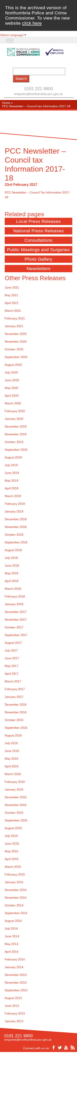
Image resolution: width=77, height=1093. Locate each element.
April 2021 (11, 303)
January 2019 (14, 511)
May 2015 (11, 851)
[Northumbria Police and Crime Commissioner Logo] (35, 52)
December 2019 (16, 426)
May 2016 (11, 758)
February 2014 (15, 959)
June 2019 (12, 473)
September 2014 (16, 913)
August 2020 (13, 364)
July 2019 (11, 465)
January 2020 (14, 418)
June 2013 (12, 1005)
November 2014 (16, 897)
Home (6, 102)
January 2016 (14, 789)
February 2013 (15, 1013)
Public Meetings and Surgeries (38, 249)
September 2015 (16, 820)
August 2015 (13, 828)
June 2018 (12, 565)
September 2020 (16, 357)
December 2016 (16, 704)
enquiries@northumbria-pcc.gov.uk (38, 94)
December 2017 (16, 612)
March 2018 (13, 588)
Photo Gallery (38, 259)
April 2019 (11, 488)
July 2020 (11, 372)
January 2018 (14, 604)
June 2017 (12, 658)
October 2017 (14, 627)
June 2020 (12, 380)
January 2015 (14, 882)
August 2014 (13, 920)
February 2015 (15, 874)
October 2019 (14, 442)
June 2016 (12, 751)
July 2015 (11, 836)
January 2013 (14, 1021)
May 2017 (11, 666)
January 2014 (14, 967)
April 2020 (11, 395)
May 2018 (11, 573)
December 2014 (16, 890)
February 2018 (15, 596)
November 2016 (16, 712)
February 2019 (15, 503)
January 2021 (14, 326)
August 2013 (13, 998)
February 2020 (15, 411)
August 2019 (13, 457)
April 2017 (11, 673)
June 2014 (12, 936)
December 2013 (16, 975)
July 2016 (11, 743)
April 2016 (11, 766)
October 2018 (14, 534)
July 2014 (11, 928)
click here (32, 23)
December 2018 (16, 519)
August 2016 (13, 735)
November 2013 (16, 982)
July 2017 (11, 650)
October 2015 (14, 812)
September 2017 (16, 635)
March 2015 (13, 866)
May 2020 (11, 388)
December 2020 (16, 334)
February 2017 (15, 689)
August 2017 (13, 642)
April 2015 (11, 859)
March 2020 (13, 403)
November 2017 (16, 619)
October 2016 (14, 720)
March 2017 (13, 681)
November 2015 (16, 805)
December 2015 (16, 797)
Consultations (38, 240)
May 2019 (11, 480)
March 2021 (13, 310)
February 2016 (15, 781)
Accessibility (24, 1070)
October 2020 (14, 349)
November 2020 (16, 341)
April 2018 (11, 581)
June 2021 (12, 287)
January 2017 (14, 696)
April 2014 (11, 951)
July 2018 (11, 557)
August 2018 (13, 550)
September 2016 (16, 727)
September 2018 (16, 542)
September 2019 (16, 449)
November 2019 (16, 434)
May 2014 (11, 944)
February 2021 (15, 318)
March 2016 (13, 774)
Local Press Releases (38, 221)
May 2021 (11, 295)
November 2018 (16, 527)
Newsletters (38, 268)
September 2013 (16, 990)
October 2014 (14, 905)
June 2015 (12, 843)
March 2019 (13, 496)
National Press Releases (38, 230)
